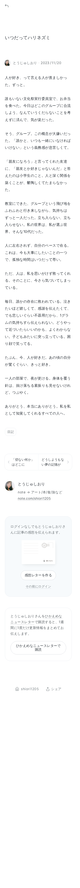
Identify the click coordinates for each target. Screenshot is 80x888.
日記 (10, 432)
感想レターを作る (38, 575)
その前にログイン (38, 586)
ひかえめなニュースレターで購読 (38, 648)
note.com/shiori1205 (34, 498)
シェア (56, 689)
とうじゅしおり (31, 484)
